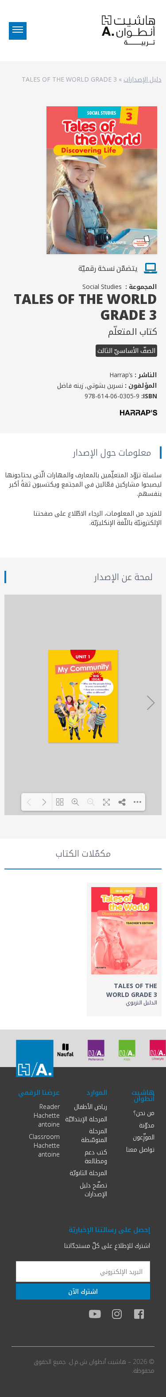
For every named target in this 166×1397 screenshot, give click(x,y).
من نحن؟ (143, 1113)
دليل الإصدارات (143, 79)
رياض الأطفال (90, 1106)
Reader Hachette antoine (47, 1115)
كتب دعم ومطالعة (96, 1156)
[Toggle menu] (18, 31)
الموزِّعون (143, 1137)
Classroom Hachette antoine (44, 1145)
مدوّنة (146, 1125)
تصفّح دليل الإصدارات (93, 1189)
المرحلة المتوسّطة (94, 1135)
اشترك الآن (83, 1291)
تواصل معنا (140, 1149)
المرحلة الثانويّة (88, 1173)
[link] (124, 949)
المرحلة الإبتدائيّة (86, 1119)
